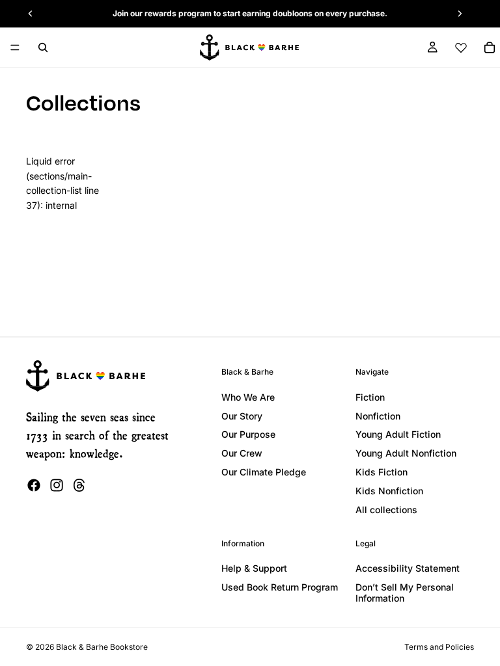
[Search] (43, 47)
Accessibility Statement (407, 568)
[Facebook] (34, 485)
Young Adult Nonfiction (405, 453)
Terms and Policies (439, 647)
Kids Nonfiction (389, 490)
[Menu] (15, 47)
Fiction (370, 397)
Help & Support (254, 568)
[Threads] (79, 485)
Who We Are (248, 397)
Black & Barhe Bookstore (102, 647)
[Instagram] (56, 485)
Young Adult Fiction (398, 434)
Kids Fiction (381, 471)
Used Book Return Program (279, 587)
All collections (386, 509)
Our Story (241, 415)
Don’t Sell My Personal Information (404, 592)
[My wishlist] (461, 47)
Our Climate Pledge (263, 471)
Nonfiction (377, 415)
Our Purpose (248, 434)
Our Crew (241, 453)
